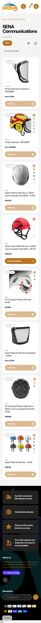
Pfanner (7, 86)
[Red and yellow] (34, 119)
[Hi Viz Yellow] (34, 115)
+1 (34, 183)
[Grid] (28, 43)
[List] (35, 43)
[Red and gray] (34, 126)
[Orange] (34, 169)
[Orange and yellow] (34, 122)
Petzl (6, 244)
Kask (6, 190)
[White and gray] (34, 129)
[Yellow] (34, 173)
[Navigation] (36, 6)
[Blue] (34, 176)
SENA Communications (17, 19)
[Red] (34, 166)
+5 (34, 132)
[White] (34, 180)
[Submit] (35, 597)
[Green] (34, 226)
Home (5, 19)
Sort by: (7, 51)
